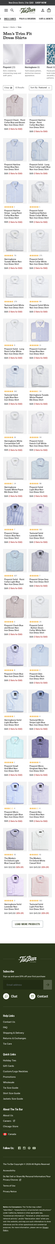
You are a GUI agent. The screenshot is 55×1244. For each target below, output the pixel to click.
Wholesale (8, 1082)
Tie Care (7, 1043)
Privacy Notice (9, 1191)
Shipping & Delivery (13, 1032)
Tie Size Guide (10, 1087)
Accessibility (9, 1170)
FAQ (5, 1027)
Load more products (27, 924)
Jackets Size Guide (13, 1098)
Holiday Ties (9, 1060)
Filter (6, 87)
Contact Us (9, 1021)
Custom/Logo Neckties (15, 1071)
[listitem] (13, 60)
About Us (8, 1115)
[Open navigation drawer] (6, 10)
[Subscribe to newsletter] (47, 985)
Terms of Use (9, 1185)
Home (5, 27)
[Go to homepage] (27, 10)
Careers (7, 1120)
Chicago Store (10, 1126)
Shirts (12, 27)
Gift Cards (8, 1065)
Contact (42, 996)
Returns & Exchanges (14, 1038)
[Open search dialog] (12, 10)
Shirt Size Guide (11, 1093)
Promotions (9, 1076)
